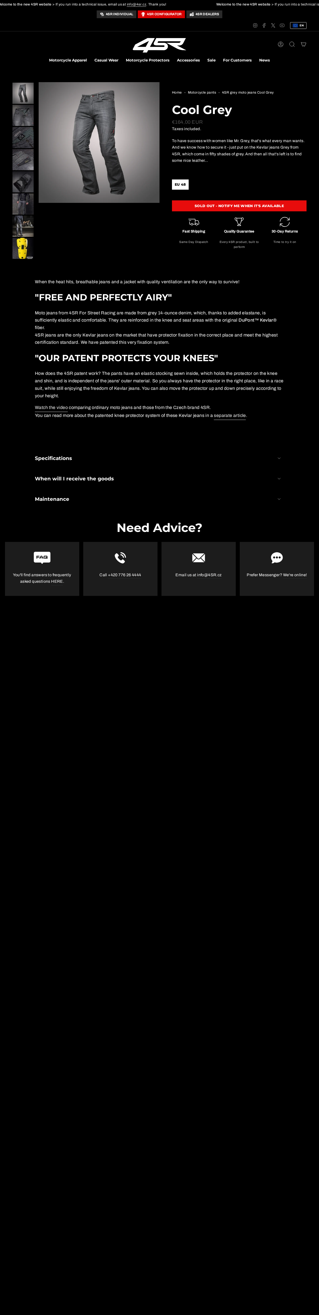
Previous (39, 143)
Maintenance (52, 499)
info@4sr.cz (136, 4)
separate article (230, 415)
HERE (57, 581)
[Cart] (303, 44)
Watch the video (51, 407)
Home (177, 92)
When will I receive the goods (74, 479)
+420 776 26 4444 (124, 575)
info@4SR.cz (209, 575)
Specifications (53, 458)
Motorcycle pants (202, 92)
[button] (68, 60)
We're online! (295, 575)
